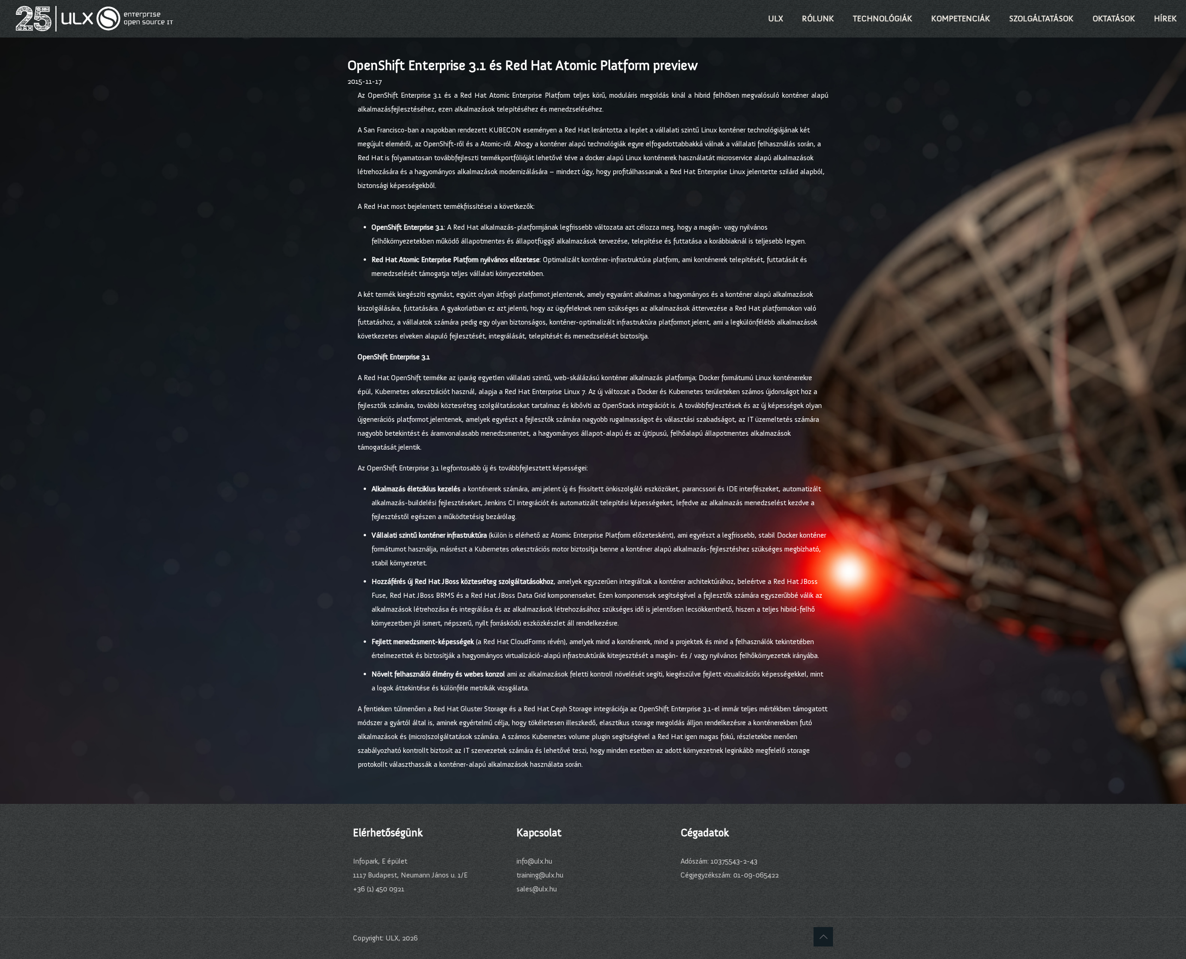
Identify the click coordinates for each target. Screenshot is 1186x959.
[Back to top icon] (823, 936)
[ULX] (94, 18)
